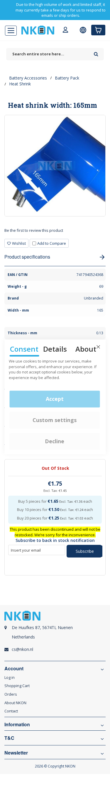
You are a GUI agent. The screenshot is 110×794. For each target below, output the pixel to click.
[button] (16, 243)
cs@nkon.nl (22, 649)
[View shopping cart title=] (98, 30)
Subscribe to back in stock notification (55, 540)
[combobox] (49, 54)
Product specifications (27, 256)
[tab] (55, 232)
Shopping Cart (17, 685)
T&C (9, 738)
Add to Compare (51, 243)
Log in (9, 677)
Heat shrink (20, 84)
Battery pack (67, 78)
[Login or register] (65, 31)
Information (17, 724)
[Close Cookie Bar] (98, 347)
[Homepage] (37, 30)
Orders (10, 694)
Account (13, 668)
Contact (11, 711)
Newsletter (16, 752)
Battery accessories (28, 78)
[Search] (96, 52)
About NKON (15, 702)
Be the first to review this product (33, 230)
